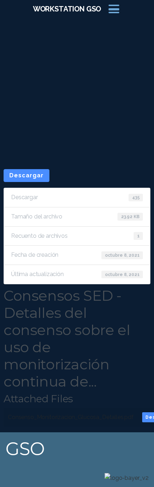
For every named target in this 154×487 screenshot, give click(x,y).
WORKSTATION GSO (67, 9)
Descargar (26, 175)
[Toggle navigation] (114, 9)
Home (69, 91)
